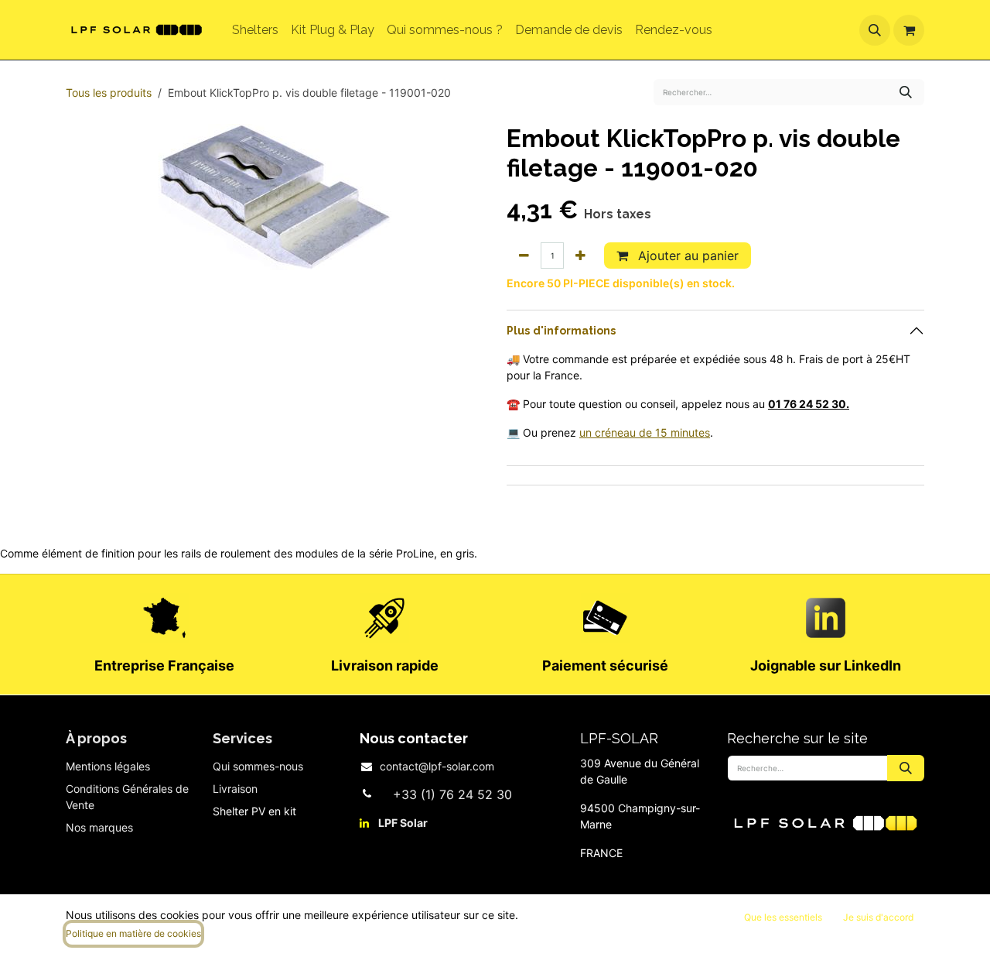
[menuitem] (255, 30)
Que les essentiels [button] (783, 917)
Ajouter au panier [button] (686, 255)
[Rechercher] (905, 92)
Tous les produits (109, 92)
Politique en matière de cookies (133, 933)
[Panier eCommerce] (908, 30)
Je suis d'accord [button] (878, 917)
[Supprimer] (524, 255)
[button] (874, 30)
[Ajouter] (580, 255)
